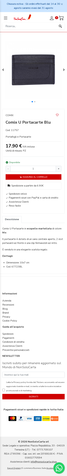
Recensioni (8, 304)
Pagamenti (8, 338)
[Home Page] (22, 17)
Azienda (6, 300)
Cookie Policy (9, 320)
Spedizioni (7, 334)
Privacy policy (19, 382)
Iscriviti (33, 396)
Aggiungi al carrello (34, 176)
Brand (5, 312)
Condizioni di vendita (13, 342)
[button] (32, 101)
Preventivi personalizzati (15, 350)
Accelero (50, 468)
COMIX (9, 115)
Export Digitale (13, 468)
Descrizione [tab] (12, 219)
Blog (5, 309)
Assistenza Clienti (12, 346)
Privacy (6, 317)
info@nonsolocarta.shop (44, 461)
